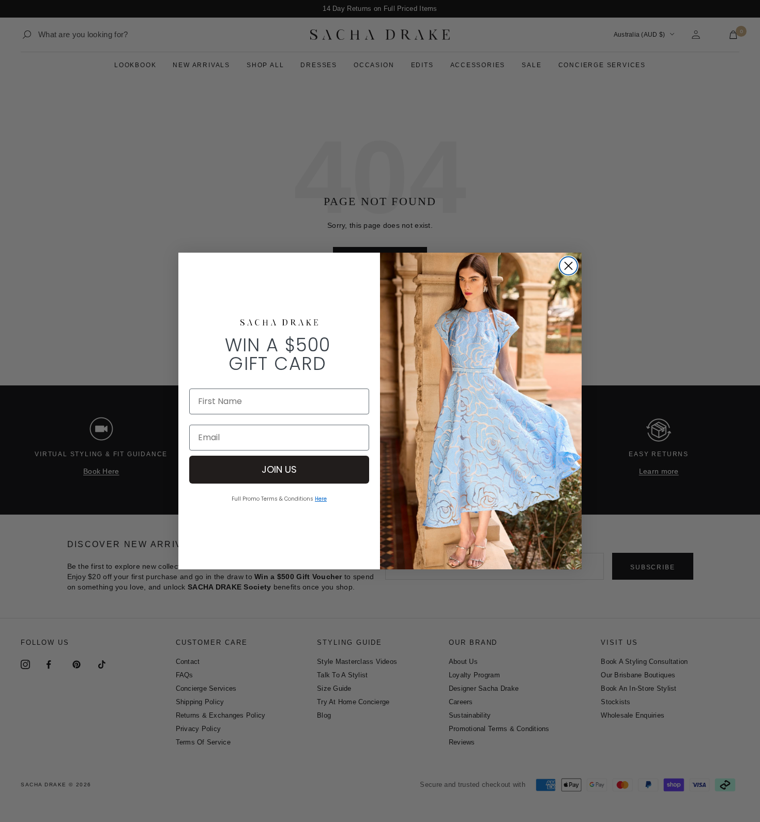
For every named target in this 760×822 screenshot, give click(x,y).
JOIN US (279, 469)
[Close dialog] (568, 266)
